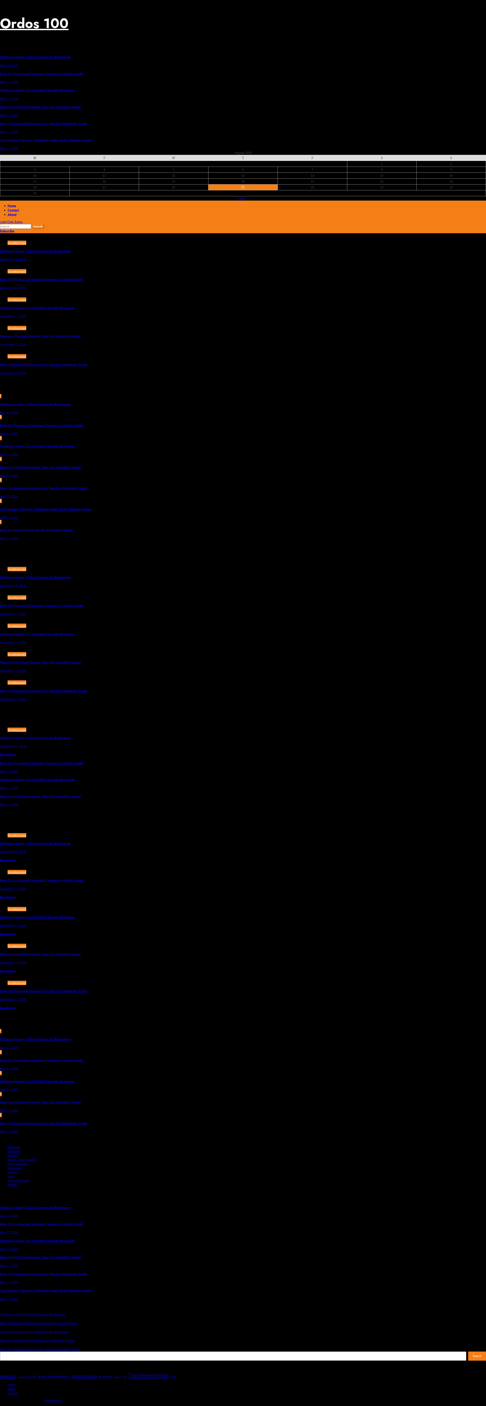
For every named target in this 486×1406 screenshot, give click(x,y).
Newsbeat (15, 1168)
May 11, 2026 (9, 82)
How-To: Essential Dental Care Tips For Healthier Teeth (43, 124)
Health (12, 1155)
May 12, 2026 (9, 65)
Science (13, 1172)
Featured (14, 1151)
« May (241, 198)
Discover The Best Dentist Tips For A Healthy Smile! (40, 107)
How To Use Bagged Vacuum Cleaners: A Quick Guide (41, 74)
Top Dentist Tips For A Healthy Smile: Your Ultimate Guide (46, 140)
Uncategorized (17, 243)
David (4, 259)
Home (12, 206)
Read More (8, 755)
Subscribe (7, 231)
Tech (11, 1176)
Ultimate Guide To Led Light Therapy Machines (37, 90)
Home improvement (22, 1160)
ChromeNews (53, 1401)
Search (477, 1356)
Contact (13, 210)
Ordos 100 (34, 23)
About (12, 214)
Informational (18, 1164)
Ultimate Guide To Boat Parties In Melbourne (35, 57)
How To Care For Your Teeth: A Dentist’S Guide (36, 530)
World (12, 1185)
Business (14, 1147)
